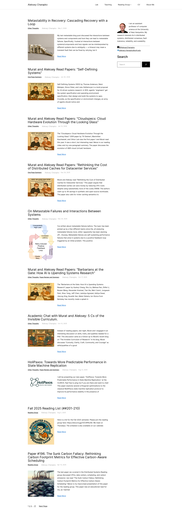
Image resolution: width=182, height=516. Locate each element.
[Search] (146, 64)
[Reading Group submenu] (130, 4)
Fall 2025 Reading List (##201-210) (54, 408)
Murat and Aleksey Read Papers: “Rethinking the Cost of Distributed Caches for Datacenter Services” (67, 166)
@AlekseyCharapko (127, 47)
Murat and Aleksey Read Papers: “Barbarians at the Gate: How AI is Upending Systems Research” (65, 271)
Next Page (43, 506)
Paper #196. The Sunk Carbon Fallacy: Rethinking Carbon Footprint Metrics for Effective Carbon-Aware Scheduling (67, 457)
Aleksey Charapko (38, 4)
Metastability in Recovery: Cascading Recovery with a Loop (68, 22)
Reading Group (33, 412)
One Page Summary (35, 77)
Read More (61, 56)
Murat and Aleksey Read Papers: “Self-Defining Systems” (62, 71)
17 (35, 506)
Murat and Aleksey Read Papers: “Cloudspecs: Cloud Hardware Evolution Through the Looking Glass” (67, 120)
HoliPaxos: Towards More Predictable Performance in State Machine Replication (67, 363)
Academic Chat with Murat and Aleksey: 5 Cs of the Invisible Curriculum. (66, 317)
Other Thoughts (33, 28)
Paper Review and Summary (49, 277)
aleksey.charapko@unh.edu (130, 50)
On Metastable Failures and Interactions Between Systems (64, 212)
